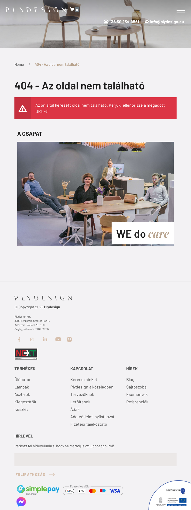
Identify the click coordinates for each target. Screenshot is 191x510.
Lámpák (21, 386)
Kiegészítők (25, 401)
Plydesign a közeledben (91, 386)
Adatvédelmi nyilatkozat (92, 416)
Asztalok (22, 394)
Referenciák (137, 401)
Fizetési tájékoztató (88, 424)
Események (137, 394)
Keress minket (83, 379)
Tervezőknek (82, 394)
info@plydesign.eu (167, 21)
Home (19, 64)
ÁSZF (75, 409)
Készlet (21, 409)
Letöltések (80, 401)
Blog (130, 379)
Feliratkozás (30, 474)
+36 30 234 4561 (123, 21)
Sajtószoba (136, 386)
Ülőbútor (22, 379)
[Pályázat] (26, 353)
